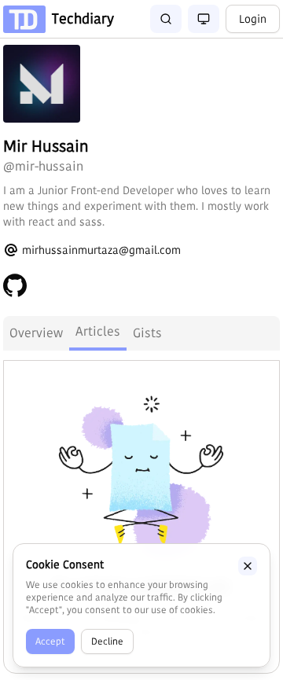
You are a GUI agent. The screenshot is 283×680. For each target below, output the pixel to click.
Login (252, 19)
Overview (36, 333)
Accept (50, 641)
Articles (97, 331)
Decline (107, 641)
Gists (147, 333)
